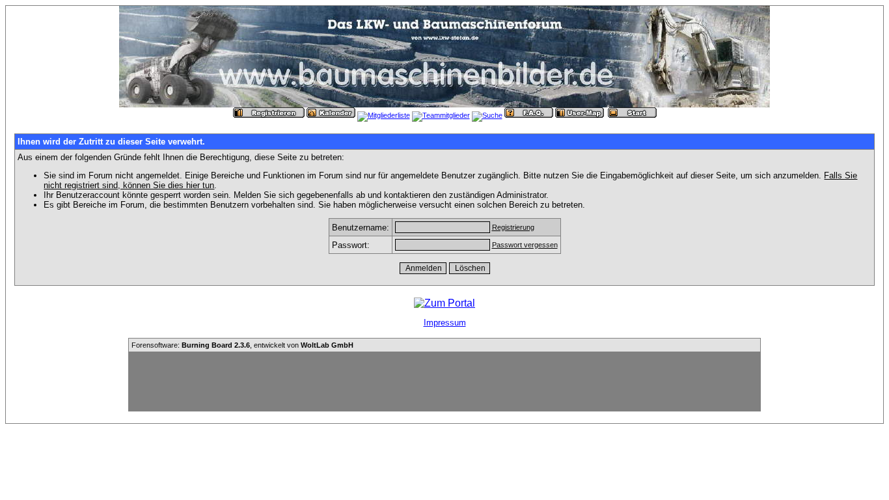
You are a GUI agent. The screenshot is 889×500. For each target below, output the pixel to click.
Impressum (445, 322)
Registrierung (513, 227)
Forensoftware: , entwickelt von (242, 345)
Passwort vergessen (525, 245)
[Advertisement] (444, 381)
